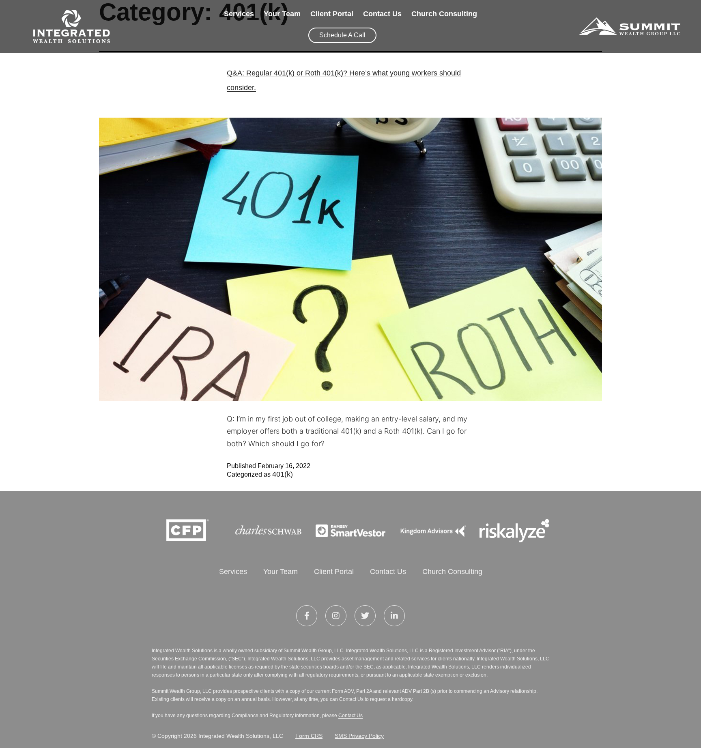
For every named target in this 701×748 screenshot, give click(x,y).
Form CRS (309, 736)
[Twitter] (365, 615)
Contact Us (382, 14)
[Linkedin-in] (394, 615)
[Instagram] (335, 615)
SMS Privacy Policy (359, 736)
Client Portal (331, 14)
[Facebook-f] (306, 615)
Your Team (282, 14)
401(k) (282, 474)
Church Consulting (444, 14)
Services (239, 14)
